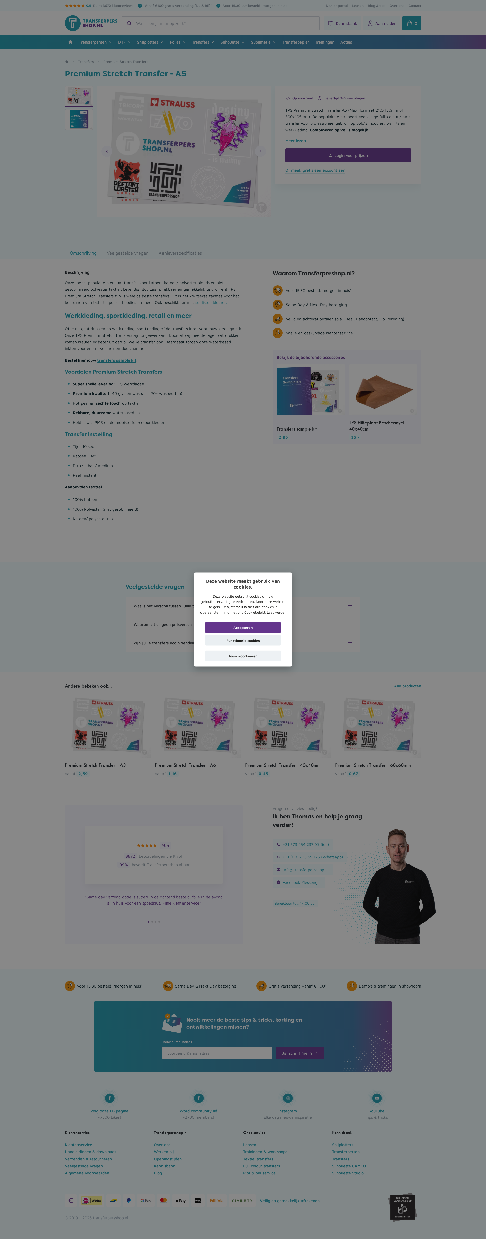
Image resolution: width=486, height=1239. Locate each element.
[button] (243, 656)
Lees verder (276, 612)
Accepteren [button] (243, 627)
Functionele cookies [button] (243, 640)
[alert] (243, 619)
